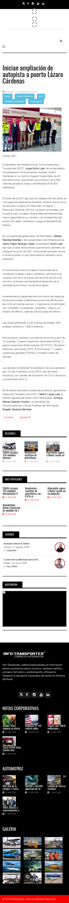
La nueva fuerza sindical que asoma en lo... (21, 560)
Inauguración (36, 101)
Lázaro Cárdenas (25, 96)
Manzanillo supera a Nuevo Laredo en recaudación (56, 491)
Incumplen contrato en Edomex (17, 544)
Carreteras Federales (14, 101)
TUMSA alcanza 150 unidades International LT (10, 491)
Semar (7, 96)
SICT (41, 96)
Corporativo (11, 551)
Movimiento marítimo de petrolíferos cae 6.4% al (33, 492)
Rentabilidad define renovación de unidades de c (11, 508)
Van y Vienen (12, 567)
